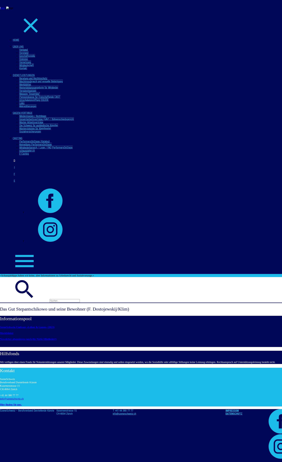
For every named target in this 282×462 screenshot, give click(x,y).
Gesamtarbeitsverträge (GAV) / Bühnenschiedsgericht (46, 119)
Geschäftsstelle (27, 56)
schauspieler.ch (27, 150)
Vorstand (23, 52)
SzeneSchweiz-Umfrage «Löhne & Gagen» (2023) (27, 327)
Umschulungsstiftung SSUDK (33, 100)
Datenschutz (234, 413)
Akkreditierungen (27, 106)
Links (21, 103)
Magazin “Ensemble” (29, 93)
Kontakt (23, 68)
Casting (17, 138)
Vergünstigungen (27, 90)
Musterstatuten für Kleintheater (35, 128)
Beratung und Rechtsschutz (33, 78)
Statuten (23, 59)
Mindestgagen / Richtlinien (32, 116)
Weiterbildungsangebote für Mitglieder (38, 87)
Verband (23, 49)
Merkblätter (25, 84)
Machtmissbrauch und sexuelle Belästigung (41, 81)
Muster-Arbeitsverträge (31, 122)
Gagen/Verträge (22, 113)
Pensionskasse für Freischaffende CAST (39, 97)
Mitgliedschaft (26, 65)
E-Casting (24, 153)
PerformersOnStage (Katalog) (34, 141)
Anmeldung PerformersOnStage (35, 144)
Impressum (232, 410)
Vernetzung (25, 62)
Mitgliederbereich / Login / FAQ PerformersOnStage (46, 147)
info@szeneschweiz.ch (12, 398)
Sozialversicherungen (30, 131)
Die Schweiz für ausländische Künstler (38, 125)
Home (16, 39)
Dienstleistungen (24, 75)
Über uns (18, 46)
